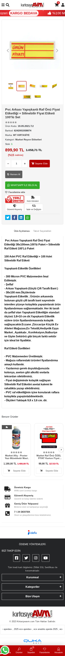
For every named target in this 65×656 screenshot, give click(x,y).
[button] (8, 50)
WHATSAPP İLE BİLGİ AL (24, 185)
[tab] (22, 231)
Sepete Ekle (41, 163)
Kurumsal (32, 577)
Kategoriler (33, 586)
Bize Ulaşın (33, 596)
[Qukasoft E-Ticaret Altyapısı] (32, 642)
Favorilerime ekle (16, 192)
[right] (61, 450)
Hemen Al (15, 174)
